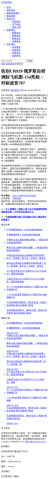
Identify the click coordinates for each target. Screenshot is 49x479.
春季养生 (16, 33)
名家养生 (16, 50)
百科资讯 (11, 10)
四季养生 (11, 30)
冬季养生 (16, 41)
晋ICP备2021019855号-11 (36, 442)
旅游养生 (16, 55)
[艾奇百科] (6, 2)
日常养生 (11, 44)
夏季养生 (16, 36)
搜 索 (30, 61)
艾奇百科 (17, 198)
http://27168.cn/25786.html (24, 195)
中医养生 (16, 21)
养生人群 (16, 27)
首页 (9, 7)
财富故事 (11, 16)
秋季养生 (16, 38)
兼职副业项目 (13, 13)
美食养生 (16, 53)
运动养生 (16, 47)
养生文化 (11, 19)
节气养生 (16, 24)
